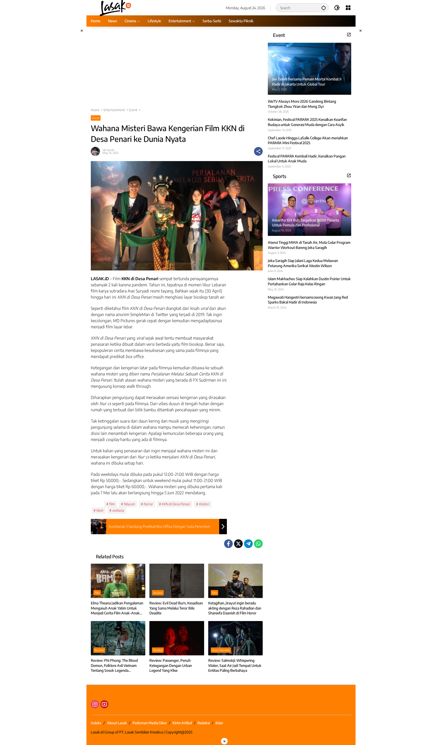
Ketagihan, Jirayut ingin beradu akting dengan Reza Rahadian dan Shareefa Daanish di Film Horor (234, 608)
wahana (118, 510)
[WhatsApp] (258, 543)
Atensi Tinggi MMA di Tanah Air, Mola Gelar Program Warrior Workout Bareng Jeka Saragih (309, 245)
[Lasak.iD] (115, 7)
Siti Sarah (108, 150)
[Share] (258, 151)
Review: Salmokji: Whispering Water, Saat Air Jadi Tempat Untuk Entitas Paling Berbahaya (234, 665)
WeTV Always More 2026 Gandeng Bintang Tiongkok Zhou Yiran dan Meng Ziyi (302, 104)
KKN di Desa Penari (176, 504)
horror (148, 504)
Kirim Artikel (182, 723)
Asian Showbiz (221, 650)
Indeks (96, 723)
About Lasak (117, 723)
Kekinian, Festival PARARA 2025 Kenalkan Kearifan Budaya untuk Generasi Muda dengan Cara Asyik (307, 122)
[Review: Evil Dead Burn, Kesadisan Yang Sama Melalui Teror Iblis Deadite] (176, 581)
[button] (323, 7)
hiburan (129, 504)
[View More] (349, 34)
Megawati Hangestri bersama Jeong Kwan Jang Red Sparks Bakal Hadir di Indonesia (308, 299)
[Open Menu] (348, 8)
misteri (204, 504)
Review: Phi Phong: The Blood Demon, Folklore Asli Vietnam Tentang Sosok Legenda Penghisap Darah (114, 665)
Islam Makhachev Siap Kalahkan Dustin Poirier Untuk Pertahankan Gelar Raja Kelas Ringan (309, 281)
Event (95, 118)
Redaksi (203, 723)
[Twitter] (238, 543)
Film (97, 592)
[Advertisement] (177, 70)
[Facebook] (228, 543)
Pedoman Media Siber (149, 723)
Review (157, 592)
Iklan (219, 723)
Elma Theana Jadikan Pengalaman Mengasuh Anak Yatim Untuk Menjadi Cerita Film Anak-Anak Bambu (117, 608)
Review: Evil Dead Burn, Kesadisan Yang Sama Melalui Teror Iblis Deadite (176, 608)
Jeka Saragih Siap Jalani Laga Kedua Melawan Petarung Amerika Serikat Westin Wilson (303, 263)
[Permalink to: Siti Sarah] (97, 151)
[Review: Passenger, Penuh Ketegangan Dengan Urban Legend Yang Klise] (176, 638)
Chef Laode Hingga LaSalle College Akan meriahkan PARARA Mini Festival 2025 (308, 140)
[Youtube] (104, 704)
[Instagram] (95, 704)
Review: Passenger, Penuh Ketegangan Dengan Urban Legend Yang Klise (170, 665)
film (112, 504)
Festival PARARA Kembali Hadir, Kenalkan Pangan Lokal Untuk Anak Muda (307, 158)
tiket (99, 510)
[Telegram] (248, 543)
